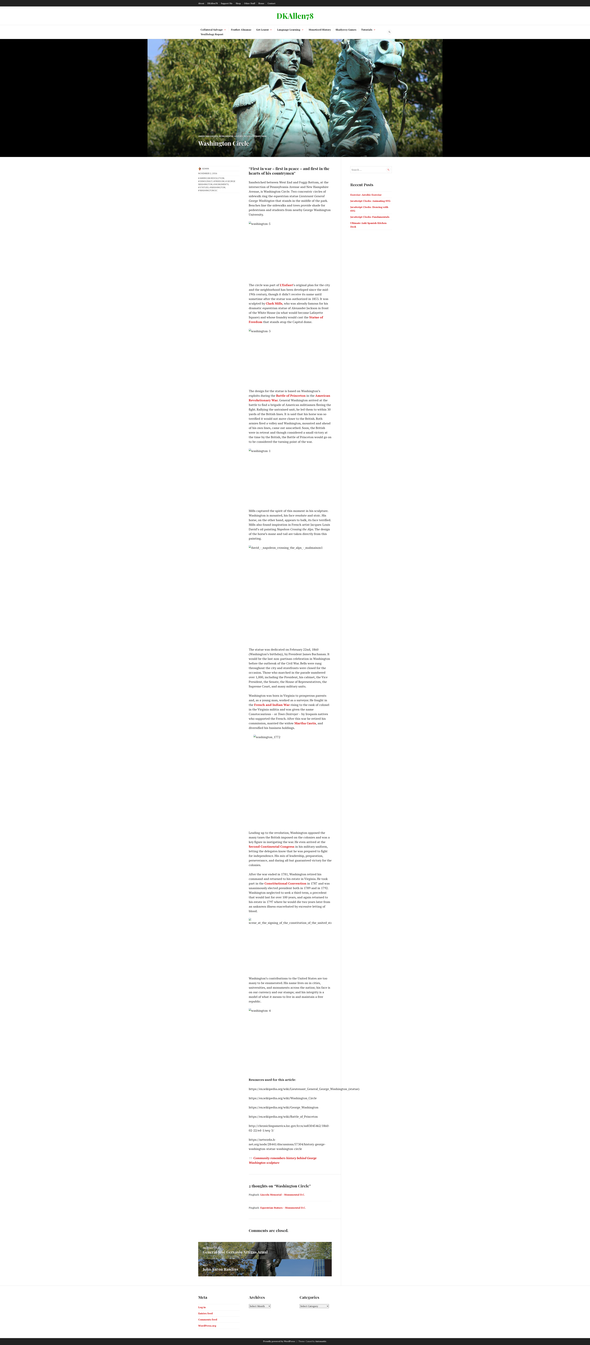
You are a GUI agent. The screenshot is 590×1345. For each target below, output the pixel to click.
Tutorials (366, 29)
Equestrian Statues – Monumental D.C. (283, 1207)
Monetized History (320, 29)
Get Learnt (262, 29)
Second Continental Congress (271, 846)
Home (261, 3)
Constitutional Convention (285, 883)
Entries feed (205, 1313)
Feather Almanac (241, 29)
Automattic (320, 1341)
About (201, 3)
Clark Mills (274, 303)
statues (204, 187)
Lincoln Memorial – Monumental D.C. (282, 1194)
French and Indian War (272, 705)
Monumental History (231, 136)
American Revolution (212, 178)
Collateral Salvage (212, 29)
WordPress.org (207, 1325)
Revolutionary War (255, 136)
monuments (222, 184)
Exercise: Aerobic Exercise (366, 194)
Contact (271, 3)
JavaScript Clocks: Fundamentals (369, 217)
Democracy (206, 181)
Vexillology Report (212, 34)
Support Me (226, 3)
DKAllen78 (212, 3)
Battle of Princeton (291, 396)
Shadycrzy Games (346, 29)
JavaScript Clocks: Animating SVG (370, 201)
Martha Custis (305, 723)
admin (205, 168)
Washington (218, 187)
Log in (202, 1307)
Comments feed (207, 1319)
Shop (238, 3)
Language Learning (288, 29)
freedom (219, 181)
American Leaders (208, 136)
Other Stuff (249, 3)
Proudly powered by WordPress (279, 1341)
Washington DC (208, 190)
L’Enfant (286, 285)
